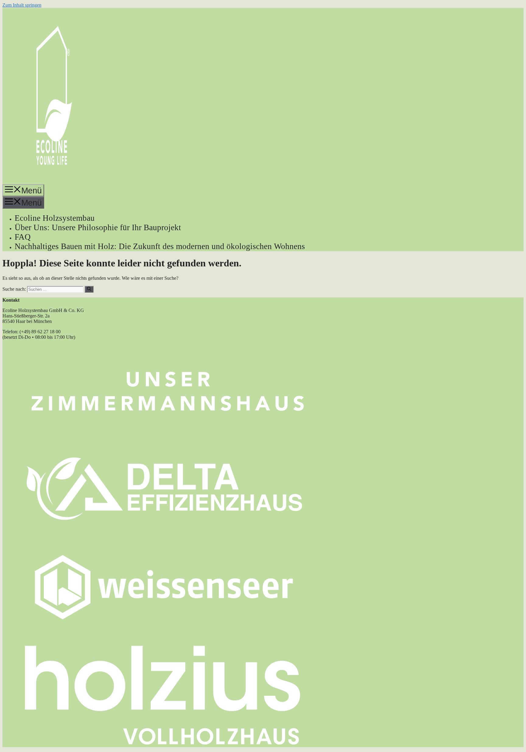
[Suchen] (89, 289)
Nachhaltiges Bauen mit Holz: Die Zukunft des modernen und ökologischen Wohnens (160, 246)
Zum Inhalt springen (21, 5)
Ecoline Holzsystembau (55, 218)
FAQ (23, 236)
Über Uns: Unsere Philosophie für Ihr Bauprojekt (98, 227)
